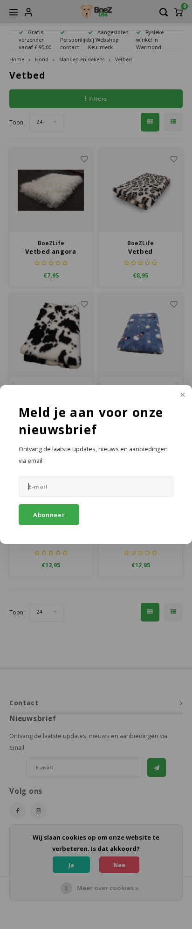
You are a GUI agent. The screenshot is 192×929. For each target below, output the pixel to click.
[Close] (181, 395)
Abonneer (49, 515)
